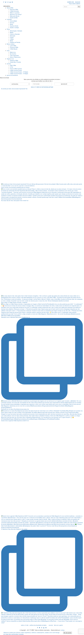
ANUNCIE (77, 2)
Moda (11, 24)
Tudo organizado (14, 55)
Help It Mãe (13, 65)
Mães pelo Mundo (14, 16)
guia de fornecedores (12, 75)
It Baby (12, 39)
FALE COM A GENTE (74, 4)
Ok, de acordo (67, 633)
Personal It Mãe (14, 47)
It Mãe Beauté (13, 49)
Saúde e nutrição (14, 27)
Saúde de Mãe (14, 17)
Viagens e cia (10, 59)
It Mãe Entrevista (14, 11)
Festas (12, 37)
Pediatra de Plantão (15, 42)
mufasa (62, 630)
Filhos (8, 29)
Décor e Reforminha (15, 57)
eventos (9, 64)
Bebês (11, 32)
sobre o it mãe (24, 625)
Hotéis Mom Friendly (15, 62)
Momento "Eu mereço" (16, 14)
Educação (12, 36)
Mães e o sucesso (14, 13)
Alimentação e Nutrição (16, 31)
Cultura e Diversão (15, 34)
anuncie (51, 625)
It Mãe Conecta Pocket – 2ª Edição (19, 72)
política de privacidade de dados (38, 625)
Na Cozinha (13, 54)
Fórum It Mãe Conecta (16, 68)
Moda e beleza (10, 44)
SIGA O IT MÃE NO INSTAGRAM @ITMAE (42, 87)
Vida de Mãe (10, 8)
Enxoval (12, 22)
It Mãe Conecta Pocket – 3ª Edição (19, 73)
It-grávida (9, 19)
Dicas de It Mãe (14, 9)
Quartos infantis (14, 26)
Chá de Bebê (13, 21)
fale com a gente (58, 625)
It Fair (11, 67)
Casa (8, 50)
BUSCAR (64, 84)
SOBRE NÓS (70, 2)
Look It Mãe (13, 45)
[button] (6, 6)
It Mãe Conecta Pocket (16, 70)
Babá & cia (13, 52)
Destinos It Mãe (14, 60)
